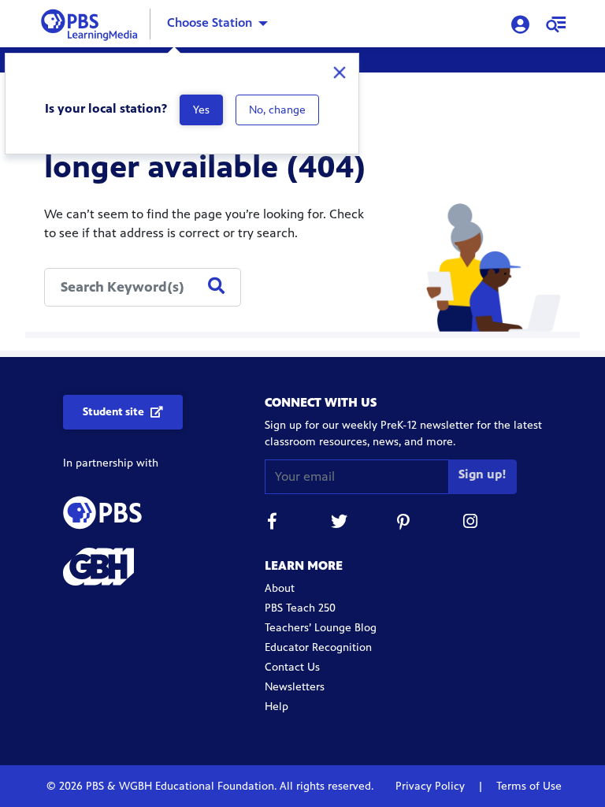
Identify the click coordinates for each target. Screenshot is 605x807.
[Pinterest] (405, 523)
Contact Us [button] (292, 667)
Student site (113, 411)
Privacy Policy (431, 786)
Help (276, 706)
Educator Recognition (318, 647)
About (280, 588)
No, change (277, 110)
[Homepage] (92, 22)
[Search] (216, 287)
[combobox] (142, 287)
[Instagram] (471, 523)
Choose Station (209, 22)
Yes (201, 110)
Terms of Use (527, 786)
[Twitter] (339, 523)
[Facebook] (272, 523)
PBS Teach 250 (300, 608)
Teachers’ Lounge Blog (321, 627)
